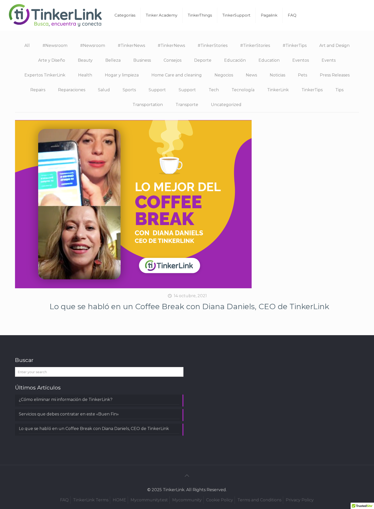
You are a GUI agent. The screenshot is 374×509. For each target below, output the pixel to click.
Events (329, 60)
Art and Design (334, 45)
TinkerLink (278, 89)
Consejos (172, 60)
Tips (339, 89)
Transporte (187, 104)
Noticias (277, 75)
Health (85, 75)
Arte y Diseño (51, 60)
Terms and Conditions (259, 500)
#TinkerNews (131, 45)
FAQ (64, 500)
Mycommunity (187, 500)
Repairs (37, 89)
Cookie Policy (219, 500)
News (251, 75)
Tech (214, 89)
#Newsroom (54, 45)
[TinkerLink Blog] (55, 15)
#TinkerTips (295, 45)
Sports (129, 89)
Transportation (148, 104)
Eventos (300, 60)
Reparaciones (71, 89)
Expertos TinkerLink (44, 75)
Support (157, 89)
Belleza (113, 60)
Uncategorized (226, 104)
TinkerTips (312, 89)
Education (269, 60)
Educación (235, 60)
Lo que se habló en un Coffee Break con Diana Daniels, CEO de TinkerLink (189, 306)
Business (142, 60)
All (27, 45)
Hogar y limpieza (122, 75)
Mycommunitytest (149, 500)
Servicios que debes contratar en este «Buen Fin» (69, 414)
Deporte (202, 60)
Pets (302, 75)
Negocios (223, 75)
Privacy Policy (300, 500)
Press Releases (335, 75)
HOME (119, 500)
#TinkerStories (212, 45)
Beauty (85, 60)
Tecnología (243, 89)
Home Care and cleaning (176, 75)
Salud (104, 89)
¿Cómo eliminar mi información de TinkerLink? (65, 399)
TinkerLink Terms (90, 500)
